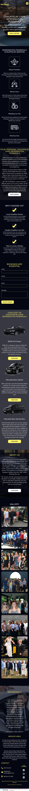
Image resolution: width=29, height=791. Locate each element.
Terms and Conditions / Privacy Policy (14, 784)
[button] (27, 3)
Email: (3, 283)
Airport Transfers (14, 69)
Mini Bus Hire (14, 136)
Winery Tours (14, 92)
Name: (3, 269)
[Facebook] (24, 770)
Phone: (3, 276)
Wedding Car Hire (14, 114)
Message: (4, 290)
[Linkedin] (24, 777)
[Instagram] (24, 774)
